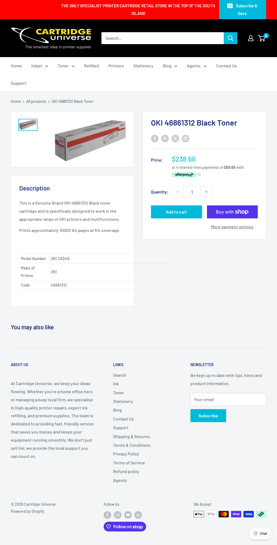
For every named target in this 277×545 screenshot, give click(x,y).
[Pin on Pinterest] (165, 138)
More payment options (232, 226)
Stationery (143, 65)
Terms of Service (129, 462)
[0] (261, 38)
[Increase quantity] (206, 192)
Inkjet (36, 65)
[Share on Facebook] (155, 138)
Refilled (91, 65)
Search (119, 374)
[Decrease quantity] (177, 192)
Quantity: (160, 191)
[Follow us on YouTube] (128, 514)
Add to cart (176, 211)
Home (16, 65)
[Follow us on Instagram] (117, 514)
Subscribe (208, 415)
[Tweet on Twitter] (175, 138)
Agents (194, 65)
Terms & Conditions (131, 445)
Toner (63, 65)
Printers (116, 65)
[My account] (250, 38)
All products (36, 101)
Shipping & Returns (131, 436)
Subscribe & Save (246, 9)
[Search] (230, 38)
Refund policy (126, 471)
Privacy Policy (126, 453)
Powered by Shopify (27, 511)
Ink (116, 383)
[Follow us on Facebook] (107, 514)
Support (18, 83)
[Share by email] (185, 138)
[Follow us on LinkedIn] (138, 514)
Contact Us (226, 65)
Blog (167, 65)
